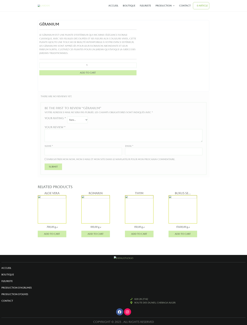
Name (49, 146)
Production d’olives (14, 294)
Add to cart (88, 72)
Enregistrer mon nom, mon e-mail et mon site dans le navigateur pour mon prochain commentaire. (111, 159)
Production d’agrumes (16, 287)
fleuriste (145, 5)
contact (185, 5)
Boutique (129, 5)
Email (129, 146)
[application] (173, 5)
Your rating (55, 118)
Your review (55, 127)
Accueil (113, 5)
